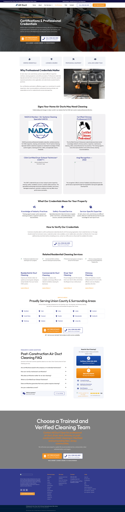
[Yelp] (24, 490)
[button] (44, 368)
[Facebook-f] (21, 490)
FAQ (66, 5)
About (40, 5)
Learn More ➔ (25, 288)
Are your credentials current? (29, 387)
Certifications (58, 5)
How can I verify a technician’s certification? (34, 371)
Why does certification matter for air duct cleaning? (36, 375)
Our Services (47, 5)
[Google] (27, 490)
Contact (72, 5)
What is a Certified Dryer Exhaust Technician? (34, 379)
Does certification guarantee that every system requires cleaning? (40, 383)
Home (34, 5)
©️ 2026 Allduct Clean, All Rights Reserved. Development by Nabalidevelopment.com (41, 510)
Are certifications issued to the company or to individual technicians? (41, 367)
